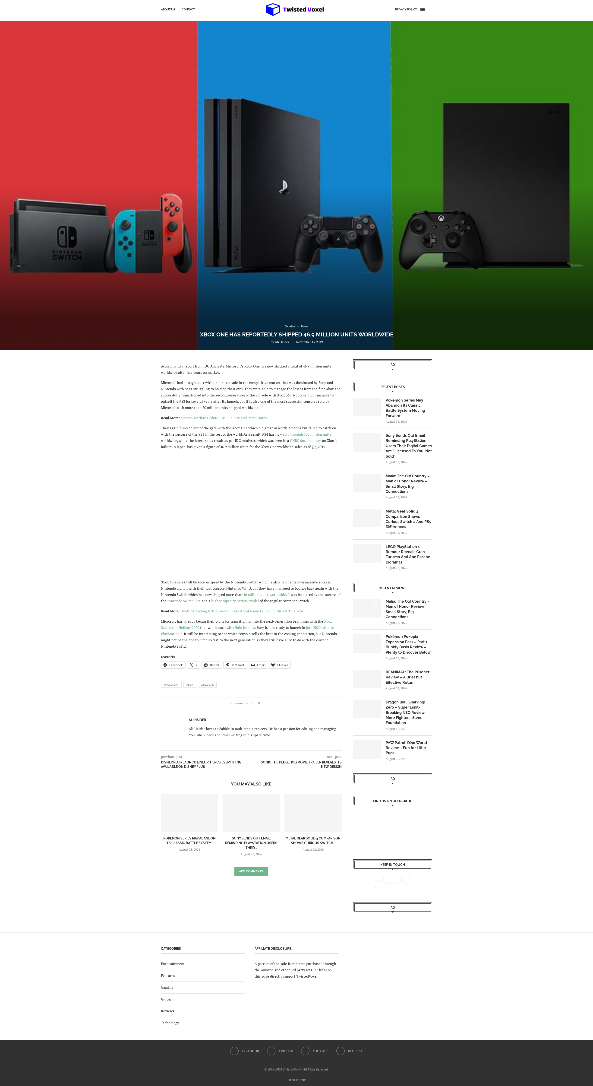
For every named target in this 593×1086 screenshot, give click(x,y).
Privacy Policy (406, 9)
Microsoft (171, 684)
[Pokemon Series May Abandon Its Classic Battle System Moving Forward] (189, 813)
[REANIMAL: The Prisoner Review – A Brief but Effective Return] (367, 679)
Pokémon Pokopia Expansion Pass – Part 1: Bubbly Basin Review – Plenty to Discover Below (408, 644)
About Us (168, 9)
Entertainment (173, 963)
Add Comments (251, 871)
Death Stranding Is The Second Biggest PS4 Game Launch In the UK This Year (242, 611)
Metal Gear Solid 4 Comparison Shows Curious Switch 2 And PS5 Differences (408, 519)
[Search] (429, 9)
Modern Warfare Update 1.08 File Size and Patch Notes (224, 417)
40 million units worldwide (264, 594)
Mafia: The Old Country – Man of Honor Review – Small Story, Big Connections (408, 484)
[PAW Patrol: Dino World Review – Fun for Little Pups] (367, 749)
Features (168, 975)
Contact (188, 9)
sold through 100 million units (307, 434)
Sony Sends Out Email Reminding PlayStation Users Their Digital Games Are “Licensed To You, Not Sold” (409, 446)
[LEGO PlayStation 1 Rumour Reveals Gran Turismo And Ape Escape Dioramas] (367, 553)
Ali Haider (282, 342)
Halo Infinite (245, 627)
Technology (170, 1022)
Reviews (167, 1011)
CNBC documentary (305, 440)
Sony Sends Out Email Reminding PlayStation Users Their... (251, 843)
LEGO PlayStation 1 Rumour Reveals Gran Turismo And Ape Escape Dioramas (408, 554)
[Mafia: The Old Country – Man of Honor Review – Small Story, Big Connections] (367, 483)
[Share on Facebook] (264, 703)
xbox (189, 684)
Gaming (167, 987)
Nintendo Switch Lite (184, 600)
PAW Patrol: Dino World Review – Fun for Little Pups (406, 748)
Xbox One (207, 684)
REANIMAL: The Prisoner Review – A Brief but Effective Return (407, 677)
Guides (166, 999)
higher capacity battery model (235, 600)
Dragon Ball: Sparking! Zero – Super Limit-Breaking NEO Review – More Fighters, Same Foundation (407, 712)
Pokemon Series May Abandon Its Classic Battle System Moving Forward (405, 408)
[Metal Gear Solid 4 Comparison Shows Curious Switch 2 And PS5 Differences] (313, 813)
